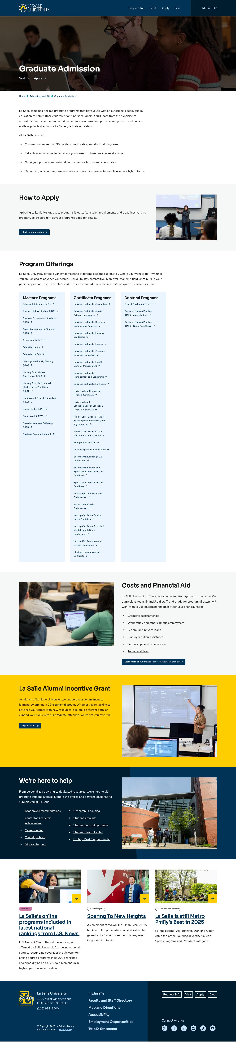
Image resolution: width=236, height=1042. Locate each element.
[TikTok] (203, 1028)
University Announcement (168, 908)
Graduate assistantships (143, 616)
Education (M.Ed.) (32, 354)
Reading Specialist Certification (90, 449)
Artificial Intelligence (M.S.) (37, 304)
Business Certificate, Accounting (90, 304)
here (152, 284)
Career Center (34, 830)
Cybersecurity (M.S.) (33, 340)
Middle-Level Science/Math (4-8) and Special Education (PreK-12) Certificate (90, 420)
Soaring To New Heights (116, 916)
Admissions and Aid (40, 96)
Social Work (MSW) (33, 416)
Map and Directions (104, 1008)
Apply (166, 8)
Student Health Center (88, 832)
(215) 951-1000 (48, 1008)
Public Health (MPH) (33, 409)
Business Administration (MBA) (39, 311)
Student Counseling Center (90, 825)
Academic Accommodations (43, 811)
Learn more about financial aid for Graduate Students (152, 661)
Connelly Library (35, 837)
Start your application (33, 232)
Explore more (28, 725)
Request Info (136, 8)
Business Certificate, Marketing (90, 383)
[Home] (35, 8)
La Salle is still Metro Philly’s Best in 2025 (180, 919)
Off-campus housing (86, 811)
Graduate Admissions (65, 96)
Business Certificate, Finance (88, 344)
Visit (153, 8)
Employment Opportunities (110, 1022)
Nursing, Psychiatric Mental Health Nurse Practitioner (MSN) (37, 387)
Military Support (35, 844)
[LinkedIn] (184, 1028)
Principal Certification (85, 442)
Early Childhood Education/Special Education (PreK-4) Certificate (88, 405)
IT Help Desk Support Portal (91, 839)
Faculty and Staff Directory (110, 1001)
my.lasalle (96, 993)
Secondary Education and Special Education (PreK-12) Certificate (88, 471)
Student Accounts (84, 818)
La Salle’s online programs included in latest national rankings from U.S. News (49, 925)
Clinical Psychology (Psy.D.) (138, 304)
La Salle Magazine (97, 908)
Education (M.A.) (31, 347)
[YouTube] (213, 1028)
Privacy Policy (65, 1029)
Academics (25, 908)
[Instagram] (193, 1028)
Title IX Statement (103, 1029)
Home (22, 96)
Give (177, 8)
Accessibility (98, 1015)
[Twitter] (164, 1028)
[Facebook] (174, 1028)
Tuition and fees (138, 651)
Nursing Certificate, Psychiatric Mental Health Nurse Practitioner (89, 530)
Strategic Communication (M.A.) (39, 434)
